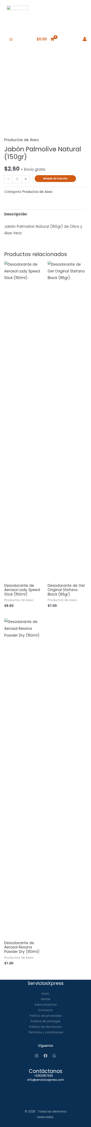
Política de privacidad (45, 1016)
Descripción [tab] (15, 214)
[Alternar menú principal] (11, 39)
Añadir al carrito (55, 178)
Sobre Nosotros (45, 1004)
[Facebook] (45, 1056)
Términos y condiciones (45, 1032)
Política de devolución (45, 1027)
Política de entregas (45, 1021)
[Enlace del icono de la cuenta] (85, 39)
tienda (45, 999)
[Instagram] (37, 1056)
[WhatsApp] (54, 1056)
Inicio (45, 993)
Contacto (45, 1010)
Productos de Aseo (21, 139)
